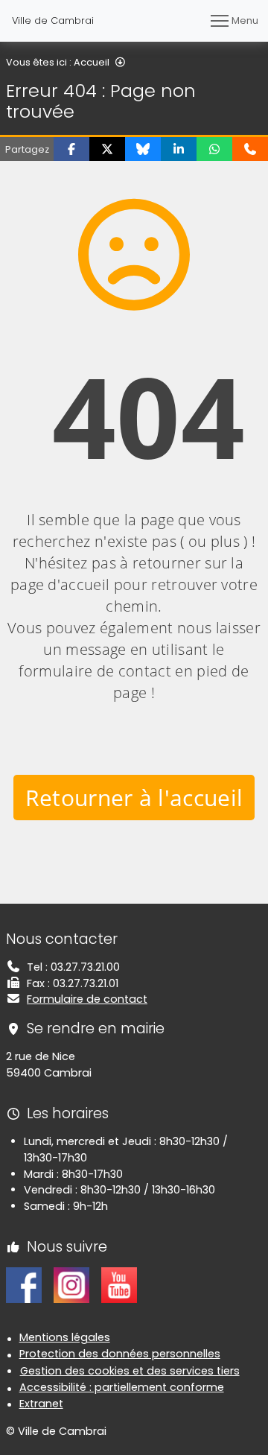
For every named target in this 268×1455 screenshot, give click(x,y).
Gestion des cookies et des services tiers (130, 1370)
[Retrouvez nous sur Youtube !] (119, 1284)
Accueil (91, 62)
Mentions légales (64, 1337)
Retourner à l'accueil (134, 797)
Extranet (41, 1403)
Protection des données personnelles (119, 1353)
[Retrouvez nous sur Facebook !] (24, 1284)
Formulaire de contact (87, 999)
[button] (71, 149)
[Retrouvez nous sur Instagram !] (71, 1284)
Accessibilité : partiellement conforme (121, 1387)
